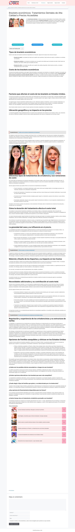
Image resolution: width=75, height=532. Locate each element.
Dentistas (9, 7)
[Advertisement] (37, 36)
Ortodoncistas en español (37, 44)
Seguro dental (57, 2)
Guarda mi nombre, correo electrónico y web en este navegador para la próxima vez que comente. (30, 520)
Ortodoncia (43, 2)
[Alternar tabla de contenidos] (22, 49)
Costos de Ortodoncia (57, 44)
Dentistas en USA (35, 2)
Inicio (29, 2)
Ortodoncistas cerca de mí (18, 44)
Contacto (63, 2)
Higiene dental (50, 2)
